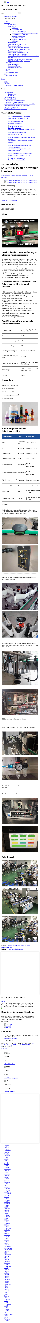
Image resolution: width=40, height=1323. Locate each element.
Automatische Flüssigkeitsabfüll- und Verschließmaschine (19, 149)
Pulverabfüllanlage (13, 64)
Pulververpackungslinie (15, 51)
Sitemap (9, 1045)
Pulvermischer (12, 26)
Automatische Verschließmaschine (18, 52)
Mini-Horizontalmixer (18, 36)
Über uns (7, 69)
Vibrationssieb (12, 42)
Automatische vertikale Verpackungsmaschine (21, 129)
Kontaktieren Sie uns (10, 75)
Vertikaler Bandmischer (19, 39)
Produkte (7, 23)
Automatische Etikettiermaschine (17, 54)
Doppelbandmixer (17, 29)
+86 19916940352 (9, 1091)
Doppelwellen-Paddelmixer (20, 34)
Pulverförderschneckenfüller (16, 160)
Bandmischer (12, 24)
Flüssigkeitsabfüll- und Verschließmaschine (20, 59)
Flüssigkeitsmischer (14, 57)
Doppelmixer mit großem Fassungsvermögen (25, 33)
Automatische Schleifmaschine (17, 44)
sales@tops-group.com (11, 1038)
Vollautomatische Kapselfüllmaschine (19, 49)
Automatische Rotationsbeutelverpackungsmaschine (23, 56)
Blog (5, 74)
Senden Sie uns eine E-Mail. (9, 200)
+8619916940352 (9, 1064)
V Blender (15, 28)
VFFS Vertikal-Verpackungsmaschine (19, 61)
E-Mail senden (5, 1048)
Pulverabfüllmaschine (14, 46)
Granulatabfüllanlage (14, 66)
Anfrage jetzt (4, 1021)
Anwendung (8, 62)
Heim (6, 21)
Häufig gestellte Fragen (11, 72)
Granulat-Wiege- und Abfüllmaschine (19, 47)
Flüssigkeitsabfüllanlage (15, 67)
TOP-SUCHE (26, 1045)
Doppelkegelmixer (17, 38)
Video (6, 71)
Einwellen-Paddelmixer (19, 31)
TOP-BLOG (17, 1045)
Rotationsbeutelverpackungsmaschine (19, 155)
